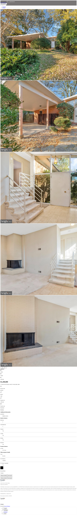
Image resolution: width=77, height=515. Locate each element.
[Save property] (4, 368)
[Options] (1, 368)
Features (4, 7)
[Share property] (6, 368)
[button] (38, 45)
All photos (2, 369)
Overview (4, 6)
